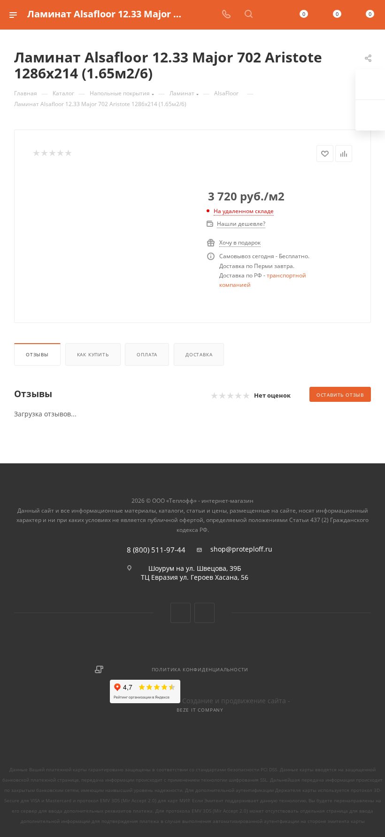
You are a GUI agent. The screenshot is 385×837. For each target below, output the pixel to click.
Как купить (93, 354)
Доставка (198, 354)
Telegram (204, 613)
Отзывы (37, 354)
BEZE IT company (200, 709)
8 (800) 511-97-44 (156, 549)
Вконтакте (180, 613)
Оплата (147, 354)
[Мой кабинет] (271, 14)
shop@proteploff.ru (241, 549)
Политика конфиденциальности (200, 669)
